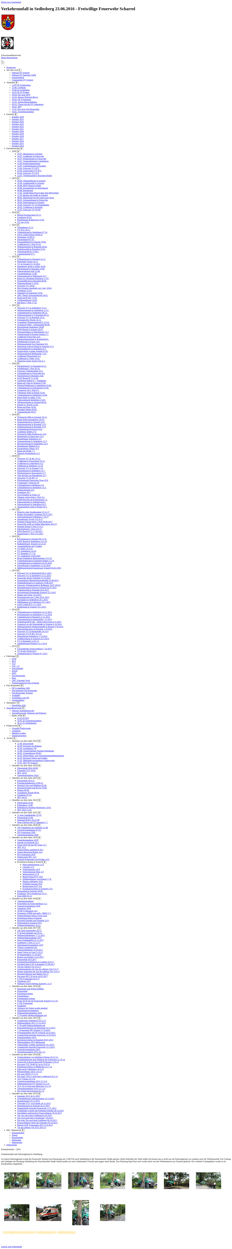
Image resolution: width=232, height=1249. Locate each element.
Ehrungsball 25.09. (25, 817)
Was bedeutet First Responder (24, 690)
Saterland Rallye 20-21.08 (28, 820)
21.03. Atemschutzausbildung (24, 102)
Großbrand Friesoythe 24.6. (29, 337)
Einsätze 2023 (18, 124)
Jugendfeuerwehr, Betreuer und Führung (29, 713)
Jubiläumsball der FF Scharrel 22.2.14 (33, 1084)
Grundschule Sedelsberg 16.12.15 (31, 1020)
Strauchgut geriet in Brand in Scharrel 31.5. (35, 346)
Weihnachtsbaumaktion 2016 (29, 1013)
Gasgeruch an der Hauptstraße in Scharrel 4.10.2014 (39, 624)
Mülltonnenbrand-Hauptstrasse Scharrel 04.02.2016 (39, 568)
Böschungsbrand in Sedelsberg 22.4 (32, 444)
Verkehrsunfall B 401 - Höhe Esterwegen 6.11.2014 (39, 622)
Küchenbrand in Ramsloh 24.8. (30, 376)
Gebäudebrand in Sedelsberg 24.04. (32, 395)
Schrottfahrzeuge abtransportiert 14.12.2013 (35, 1098)
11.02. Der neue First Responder (25, 109)
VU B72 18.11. (23, 230)
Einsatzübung (23, 996)
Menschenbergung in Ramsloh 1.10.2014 (34, 629)
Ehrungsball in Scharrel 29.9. (29, 923)
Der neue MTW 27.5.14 (27, 1074)
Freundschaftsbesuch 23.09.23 (30, 783)
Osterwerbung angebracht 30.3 (30, 850)
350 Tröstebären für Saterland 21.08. (32, 828)
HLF (14, 661)
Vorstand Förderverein (21, 728)
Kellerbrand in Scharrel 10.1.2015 (31, 607)
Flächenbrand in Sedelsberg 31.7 (31, 471)
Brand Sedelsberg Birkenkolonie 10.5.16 (34, 558)
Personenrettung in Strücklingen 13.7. (33, 332)
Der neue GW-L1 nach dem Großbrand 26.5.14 (37, 1076)
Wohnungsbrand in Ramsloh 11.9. (31, 427)
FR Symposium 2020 (26, 832)
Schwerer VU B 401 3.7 (27, 478)
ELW (14, 659)
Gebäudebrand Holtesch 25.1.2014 (32, 643)
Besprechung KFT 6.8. (32, 886)
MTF (14, 673)
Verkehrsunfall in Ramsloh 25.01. (31, 249)
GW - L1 (16, 666)
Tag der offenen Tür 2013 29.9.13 (31, 1127)
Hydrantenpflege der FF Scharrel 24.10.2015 (36, 1033)
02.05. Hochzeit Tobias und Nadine (32, 758)
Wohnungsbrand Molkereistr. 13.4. (32, 354)
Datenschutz (17, 1142)
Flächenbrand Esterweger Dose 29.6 (32, 480)
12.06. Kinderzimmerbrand (28, 163)
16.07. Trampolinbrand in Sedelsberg (33, 161)
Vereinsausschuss (19, 735)
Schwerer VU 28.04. (26, 286)
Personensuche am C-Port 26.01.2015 (33, 597)
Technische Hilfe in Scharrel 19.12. (32, 417)
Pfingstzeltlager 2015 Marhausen (31, 1042)
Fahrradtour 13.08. (25, 805)
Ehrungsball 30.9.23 (25, 780)
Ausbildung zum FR (20, 698)
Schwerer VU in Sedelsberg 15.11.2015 (34, 575)
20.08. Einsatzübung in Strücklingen (32, 188)
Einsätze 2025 (18, 119)
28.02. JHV (17, 107)
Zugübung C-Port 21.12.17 (28, 942)
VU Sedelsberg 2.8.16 (26, 551)
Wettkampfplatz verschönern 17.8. (37, 879)
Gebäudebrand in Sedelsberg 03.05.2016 (34, 563)
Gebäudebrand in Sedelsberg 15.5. (31, 487)
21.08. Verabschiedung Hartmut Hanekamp (35, 751)
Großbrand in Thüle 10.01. (28, 358)
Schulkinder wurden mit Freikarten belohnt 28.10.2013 (40, 1111)
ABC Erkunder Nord (21, 680)
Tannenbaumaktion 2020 (27, 835)
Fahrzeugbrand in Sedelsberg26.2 (31, 502)
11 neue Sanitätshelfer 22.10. (29, 815)
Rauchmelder (17, 1137)
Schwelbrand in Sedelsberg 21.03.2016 (33, 565)
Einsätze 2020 (18, 131)
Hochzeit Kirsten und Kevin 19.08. (32, 788)
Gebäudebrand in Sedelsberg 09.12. (32, 313)
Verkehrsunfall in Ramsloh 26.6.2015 (33, 590)
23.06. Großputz (19, 87)
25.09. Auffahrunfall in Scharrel (30, 183)
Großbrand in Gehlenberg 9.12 (30, 463)
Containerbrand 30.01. (26, 412)
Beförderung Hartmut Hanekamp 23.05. (34, 807)
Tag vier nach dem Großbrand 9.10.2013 (34, 1115)
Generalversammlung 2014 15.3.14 (32, 1081)
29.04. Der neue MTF (21, 95)
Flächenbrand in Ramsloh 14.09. (31, 269)
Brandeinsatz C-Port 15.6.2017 (30, 534)
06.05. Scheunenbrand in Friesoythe (32, 200)
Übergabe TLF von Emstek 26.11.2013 (34, 1103)
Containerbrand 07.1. (26, 254)
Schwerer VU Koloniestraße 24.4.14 (32, 631)
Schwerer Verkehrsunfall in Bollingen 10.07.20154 (38, 585)
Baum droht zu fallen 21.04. (29, 397)
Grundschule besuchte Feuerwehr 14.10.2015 (36, 1035)
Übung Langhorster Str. (27, 947)
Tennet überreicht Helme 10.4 (29, 852)
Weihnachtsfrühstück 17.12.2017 (31, 935)
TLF (14, 663)
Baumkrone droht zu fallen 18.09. (31, 266)
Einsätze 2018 (18, 136)
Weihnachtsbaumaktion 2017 (29, 938)
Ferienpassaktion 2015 (26, 1037)
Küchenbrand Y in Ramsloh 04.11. (32, 366)
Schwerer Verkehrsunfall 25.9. (30, 371)
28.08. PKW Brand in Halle (29, 186)
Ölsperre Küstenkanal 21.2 (28, 453)
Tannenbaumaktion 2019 (27, 840)
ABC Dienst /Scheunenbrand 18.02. (32, 295)
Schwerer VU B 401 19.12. (29, 458)
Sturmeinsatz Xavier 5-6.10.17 (30, 519)
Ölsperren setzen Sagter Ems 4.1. (31, 361)
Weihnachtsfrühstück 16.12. (29, 925)
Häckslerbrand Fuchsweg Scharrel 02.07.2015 (37, 588)
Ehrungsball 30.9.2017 (27, 959)
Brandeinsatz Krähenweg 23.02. (31, 220)
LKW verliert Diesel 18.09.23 (30, 235)
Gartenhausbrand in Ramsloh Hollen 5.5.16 (35, 561)
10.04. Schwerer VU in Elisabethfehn (33, 205)
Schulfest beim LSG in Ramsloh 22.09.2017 (36, 964)
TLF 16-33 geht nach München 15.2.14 (34, 1086)
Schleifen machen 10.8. (32, 884)
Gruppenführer (18, 700)
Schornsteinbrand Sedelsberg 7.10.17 (33, 517)
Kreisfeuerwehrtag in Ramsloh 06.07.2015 (35, 1040)
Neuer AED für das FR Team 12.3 (31, 845)
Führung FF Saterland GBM (24, 75)
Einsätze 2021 (18, 129)
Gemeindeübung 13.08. (27, 274)
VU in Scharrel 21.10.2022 (28, 264)
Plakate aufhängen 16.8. (33, 881)
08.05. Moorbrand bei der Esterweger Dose (35, 198)
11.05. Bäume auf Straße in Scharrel (32, 195)
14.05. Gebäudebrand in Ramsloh (31, 166)
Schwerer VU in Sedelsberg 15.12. (32, 308)
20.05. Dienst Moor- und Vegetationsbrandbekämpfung (40, 756)
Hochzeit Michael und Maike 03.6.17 (33, 974)
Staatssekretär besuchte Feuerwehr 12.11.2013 (36, 1108)
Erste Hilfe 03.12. (24, 896)
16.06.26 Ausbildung (21, 90)
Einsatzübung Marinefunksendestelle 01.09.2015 (38, 580)
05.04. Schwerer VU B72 (28, 173)
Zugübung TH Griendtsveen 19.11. (32, 893)
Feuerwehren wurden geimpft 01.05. (32, 351)
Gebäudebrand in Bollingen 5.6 (30, 485)
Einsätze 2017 (18, 138)
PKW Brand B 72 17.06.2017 (30, 531)
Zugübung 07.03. (24, 795)
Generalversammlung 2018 (28, 906)
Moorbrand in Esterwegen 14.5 (30, 436)
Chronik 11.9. (28, 867)
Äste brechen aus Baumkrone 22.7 (31, 475)
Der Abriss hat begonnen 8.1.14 (30, 1091)
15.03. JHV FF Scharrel (27, 763)
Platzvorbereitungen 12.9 (33, 864)
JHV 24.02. (22, 773)
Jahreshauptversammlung (28, 1010)
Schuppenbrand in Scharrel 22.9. (31, 422)
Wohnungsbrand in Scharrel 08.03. (32, 402)
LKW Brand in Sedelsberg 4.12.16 (32, 541)
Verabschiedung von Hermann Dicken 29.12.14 (37, 1057)
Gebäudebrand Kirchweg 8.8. (29, 429)
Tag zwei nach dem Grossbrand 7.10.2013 (35, 1118)
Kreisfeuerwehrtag (25, 994)
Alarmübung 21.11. (25, 227)
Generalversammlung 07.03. (29, 830)
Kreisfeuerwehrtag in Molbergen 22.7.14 (34, 1067)
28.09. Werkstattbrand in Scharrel (31, 181)
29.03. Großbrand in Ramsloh (30, 207)
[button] (16, 1196)
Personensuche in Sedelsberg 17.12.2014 (34, 614)
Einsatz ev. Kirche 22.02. (28, 405)
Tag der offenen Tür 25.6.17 (29, 967)
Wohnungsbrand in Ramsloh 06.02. (32, 247)
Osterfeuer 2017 (24, 981)
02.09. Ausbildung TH (26, 748)
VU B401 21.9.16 (25, 549)
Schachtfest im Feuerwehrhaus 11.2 (32, 903)
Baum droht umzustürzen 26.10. (30, 419)
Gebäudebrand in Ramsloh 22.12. (31, 259)
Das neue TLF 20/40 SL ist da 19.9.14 (33, 1064)
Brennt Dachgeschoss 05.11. (29, 215)
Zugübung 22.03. (24, 290)
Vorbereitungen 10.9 (31, 869)
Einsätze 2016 (18, 141)
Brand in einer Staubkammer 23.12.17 (33, 512)
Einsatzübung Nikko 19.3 (28, 448)
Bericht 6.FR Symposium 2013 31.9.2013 (35, 1125)
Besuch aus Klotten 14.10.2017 (30, 957)
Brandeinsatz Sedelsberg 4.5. (29, 439)
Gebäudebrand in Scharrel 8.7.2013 (32, 653)
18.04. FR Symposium (21, 99)
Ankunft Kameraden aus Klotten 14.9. (33, 859)
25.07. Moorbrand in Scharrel (29, 154)
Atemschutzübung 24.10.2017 (30, 950)
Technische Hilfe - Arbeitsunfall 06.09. (33, 325)
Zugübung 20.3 (23, 492)
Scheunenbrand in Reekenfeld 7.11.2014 (34, 619)
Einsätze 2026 (18, 117)
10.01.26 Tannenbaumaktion (29, 721)
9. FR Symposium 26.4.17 (28, 979)
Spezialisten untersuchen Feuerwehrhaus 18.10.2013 (39, 1113)
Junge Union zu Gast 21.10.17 (30, 952)
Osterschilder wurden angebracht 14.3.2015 (35, 1045)
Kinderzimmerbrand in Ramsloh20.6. (33, 339)
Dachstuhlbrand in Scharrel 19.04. (31, 242)
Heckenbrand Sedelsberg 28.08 (30, 327)
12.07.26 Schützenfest (21, 85)
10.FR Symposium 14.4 (27, 911)
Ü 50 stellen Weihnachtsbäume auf (32, 1015)
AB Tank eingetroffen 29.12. (29, 930)
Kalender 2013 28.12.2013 (28, 1096)
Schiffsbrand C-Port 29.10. (28, 368)
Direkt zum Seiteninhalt (11, 2)
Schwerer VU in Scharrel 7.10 (30, 468)
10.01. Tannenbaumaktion (23, 112)
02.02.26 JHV (23, 718)
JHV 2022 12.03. (24, 810)
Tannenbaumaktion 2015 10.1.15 (31, 1052)
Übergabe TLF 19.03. (26, 770)
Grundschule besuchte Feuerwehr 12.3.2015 (36, 1047)
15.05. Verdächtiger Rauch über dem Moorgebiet (38, 193)
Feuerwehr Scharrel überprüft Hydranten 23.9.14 (38, 1062)
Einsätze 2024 (18, 122)
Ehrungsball (22, 991)
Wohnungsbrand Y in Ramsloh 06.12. (33, 315)
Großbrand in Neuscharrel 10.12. (31, 461)
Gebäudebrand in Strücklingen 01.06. (33, 388)
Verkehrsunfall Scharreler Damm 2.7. (33, 334)
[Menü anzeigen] (2, 60)
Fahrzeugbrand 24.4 (25, 490)
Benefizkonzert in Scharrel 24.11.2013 (33, 1106)
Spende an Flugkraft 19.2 (28, 842)
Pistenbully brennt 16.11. (27, 261)
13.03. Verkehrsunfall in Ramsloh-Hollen (34, 175)
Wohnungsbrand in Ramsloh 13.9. (31, 424)
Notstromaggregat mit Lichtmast (25, 683)
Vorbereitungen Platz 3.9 (33, 872)
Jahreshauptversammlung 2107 (30, 945)
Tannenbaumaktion (25, 901)
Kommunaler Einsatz (26, 998)
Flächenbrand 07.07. (26, 239)
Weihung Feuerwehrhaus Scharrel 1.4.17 (34, 983)
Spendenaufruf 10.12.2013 (28, 1101)
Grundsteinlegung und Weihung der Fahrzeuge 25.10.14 (41, 1059)
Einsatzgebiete (18, 77)
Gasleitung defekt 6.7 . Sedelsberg (31, 380)
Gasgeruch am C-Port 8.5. (28, 390)
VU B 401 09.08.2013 (26, 651)
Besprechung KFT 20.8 (33, 877)
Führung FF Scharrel (21, 73)
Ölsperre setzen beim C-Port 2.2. (31, 497)
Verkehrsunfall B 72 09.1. (28, 251)
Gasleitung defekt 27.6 (26, 432)
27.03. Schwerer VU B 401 (29, 210)
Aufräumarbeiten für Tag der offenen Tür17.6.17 (38, 969)
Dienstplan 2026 (19, 705)
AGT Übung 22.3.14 (26, 1079)
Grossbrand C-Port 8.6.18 (28, 483)
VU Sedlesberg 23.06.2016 (28, 556)
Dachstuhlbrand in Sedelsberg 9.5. (31, 349)
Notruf (14, 1135)
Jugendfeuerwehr (13, 708)
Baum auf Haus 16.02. (26, 407)
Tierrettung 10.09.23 (26, 237)
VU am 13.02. (23, 222)
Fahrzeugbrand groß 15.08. (28, 271)
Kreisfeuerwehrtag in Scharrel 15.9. (38, 889)
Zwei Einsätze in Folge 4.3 (28, 495)
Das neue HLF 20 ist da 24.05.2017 (32, 976)
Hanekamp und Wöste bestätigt (30, 989)
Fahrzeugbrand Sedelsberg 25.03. (31, 400)
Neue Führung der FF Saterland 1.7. (32, 822)
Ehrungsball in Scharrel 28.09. (30, 891)
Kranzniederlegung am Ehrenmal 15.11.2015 (36, 1028)
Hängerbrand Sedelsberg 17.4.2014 (32, 636)
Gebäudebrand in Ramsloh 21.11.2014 (33, 617)
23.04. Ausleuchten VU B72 (29, 171)
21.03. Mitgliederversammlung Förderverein (36, 760)
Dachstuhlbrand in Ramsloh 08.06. (32, 281)
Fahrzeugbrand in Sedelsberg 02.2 (31, 504)
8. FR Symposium (25, 1003)
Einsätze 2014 (18, 146)
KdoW (15, 671)
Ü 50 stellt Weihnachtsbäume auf (31, 1025)
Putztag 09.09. (23, 790)
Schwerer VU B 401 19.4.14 (29, 634)
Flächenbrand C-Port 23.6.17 (29, 529)
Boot (14, 678)
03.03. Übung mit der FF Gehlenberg (28, 104)
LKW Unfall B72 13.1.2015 (29, 604)
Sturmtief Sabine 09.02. (27, 409)
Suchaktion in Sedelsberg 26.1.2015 (32, 600)
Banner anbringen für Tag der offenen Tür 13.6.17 (38, 971)
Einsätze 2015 (18, 143)
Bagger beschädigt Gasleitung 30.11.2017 (35, 514)
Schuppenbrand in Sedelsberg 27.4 (32, 441)
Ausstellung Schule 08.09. (28, 793)
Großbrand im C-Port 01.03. (29, 244)
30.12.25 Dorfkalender (27, 723)
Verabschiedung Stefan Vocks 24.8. (32, 916)
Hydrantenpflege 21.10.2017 (29, 955)
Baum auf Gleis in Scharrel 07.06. (31, 383)
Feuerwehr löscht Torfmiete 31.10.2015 (34, 578)
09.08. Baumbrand (25, 190)
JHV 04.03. (22, 797)
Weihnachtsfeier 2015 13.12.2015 (31, 1023)
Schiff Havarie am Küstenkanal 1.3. (32, 499)
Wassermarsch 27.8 (31, 874)
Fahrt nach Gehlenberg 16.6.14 (30, 1069)
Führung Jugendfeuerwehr (23, 711)
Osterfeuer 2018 (24, 908)
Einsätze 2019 (18, 134)
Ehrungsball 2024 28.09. (27, 768)
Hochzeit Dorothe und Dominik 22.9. (33, 920)
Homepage (11, 67)
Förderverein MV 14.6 (26, 857)
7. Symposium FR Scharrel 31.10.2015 (33, 1030)
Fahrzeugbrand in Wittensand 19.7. (32, 276)
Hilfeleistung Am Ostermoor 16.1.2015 (33, 602)
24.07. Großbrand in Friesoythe (30, 156)
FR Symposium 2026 (21, 688)
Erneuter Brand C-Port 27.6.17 (30, 526)
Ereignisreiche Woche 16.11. (29, 320)
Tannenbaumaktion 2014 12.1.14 (31, 1088)
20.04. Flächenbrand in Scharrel (30, 202)
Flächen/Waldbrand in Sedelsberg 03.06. (34, 385)
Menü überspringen (9, 58)
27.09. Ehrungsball (25, 743)
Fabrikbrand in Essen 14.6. (28, 341)
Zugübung (21, 1006)
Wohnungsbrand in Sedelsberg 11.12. (33, 310)
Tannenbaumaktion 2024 (27, 775)
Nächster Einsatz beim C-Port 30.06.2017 (34, 522)
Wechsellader (17, 668)
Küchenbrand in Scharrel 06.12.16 (31, 539)
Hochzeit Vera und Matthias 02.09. (32, 785)
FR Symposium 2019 (26, 854)
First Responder (18, 676)
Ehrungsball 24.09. (25, 803)
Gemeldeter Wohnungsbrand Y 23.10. (33, 322)
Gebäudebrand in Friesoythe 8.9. (31, 373)
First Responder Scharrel (22, 693)
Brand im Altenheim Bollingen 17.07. (33, 278)
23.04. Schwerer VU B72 (28, 168)
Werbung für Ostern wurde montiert (32, 1008)
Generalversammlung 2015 (28, 1049)
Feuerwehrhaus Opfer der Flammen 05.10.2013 (37, 1123)
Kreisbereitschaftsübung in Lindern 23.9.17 (35, 962)
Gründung (16, 731)
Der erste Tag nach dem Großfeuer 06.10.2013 (37, 1120)
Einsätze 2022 (18, 126)
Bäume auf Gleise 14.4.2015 (29, 595)
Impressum (16, 1140)
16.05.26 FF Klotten (20, 92)
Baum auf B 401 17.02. (27, 298)
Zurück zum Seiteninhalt (11, 1247)
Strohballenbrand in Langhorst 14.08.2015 (35, 583)
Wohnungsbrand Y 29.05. (28, 283)
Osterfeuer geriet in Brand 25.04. (31, 393)
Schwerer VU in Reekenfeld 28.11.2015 (34, 573)
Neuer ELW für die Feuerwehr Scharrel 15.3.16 (37, 1001)
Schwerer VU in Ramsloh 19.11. (31, 317)
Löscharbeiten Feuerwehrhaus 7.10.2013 (34, 649)
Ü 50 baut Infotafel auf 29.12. (29, 933)
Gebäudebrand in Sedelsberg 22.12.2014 (34, 612)
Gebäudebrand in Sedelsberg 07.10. (32, 232)
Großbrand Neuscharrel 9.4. (29, 356)
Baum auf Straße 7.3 (26, 451)
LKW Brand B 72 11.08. (27, 378)
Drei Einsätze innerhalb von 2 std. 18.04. (34, 288)
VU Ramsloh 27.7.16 (26, 553)
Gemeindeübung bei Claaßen (29, 546)
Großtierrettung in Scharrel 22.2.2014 (33, 639)
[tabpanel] (116, 1158)
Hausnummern (18, 1133)
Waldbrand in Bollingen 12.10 (30, 466)
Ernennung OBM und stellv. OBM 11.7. (34, 913)
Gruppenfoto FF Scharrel (22, 80)
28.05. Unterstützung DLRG (29, 753)
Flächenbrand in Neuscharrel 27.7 (31, 473)
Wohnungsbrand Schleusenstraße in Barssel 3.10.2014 (40, 627)
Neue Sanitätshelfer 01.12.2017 (30, 940)
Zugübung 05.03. (24, 217)
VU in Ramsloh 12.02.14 (28, 641)
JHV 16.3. (21, 847)
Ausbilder (16, 695)
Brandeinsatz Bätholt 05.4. (28, 446)
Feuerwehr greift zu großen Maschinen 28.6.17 (37, 524)
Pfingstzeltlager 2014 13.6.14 (29, 1072)
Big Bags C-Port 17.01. (27, 302)
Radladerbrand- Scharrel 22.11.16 (31, 544)
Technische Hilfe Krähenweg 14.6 (31, 434)
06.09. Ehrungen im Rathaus (29, 746)
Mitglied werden (19, 733)
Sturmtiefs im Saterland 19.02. (30, 293)
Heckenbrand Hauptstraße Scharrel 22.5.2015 (36, 592)
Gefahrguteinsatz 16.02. (27, 300)
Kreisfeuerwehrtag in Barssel (29, 918)
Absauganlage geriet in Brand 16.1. (32, 507)
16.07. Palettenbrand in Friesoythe (31, 159)
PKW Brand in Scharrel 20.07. (30, 329)
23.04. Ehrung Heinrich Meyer (25, 97)
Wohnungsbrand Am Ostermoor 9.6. (32, 344)
